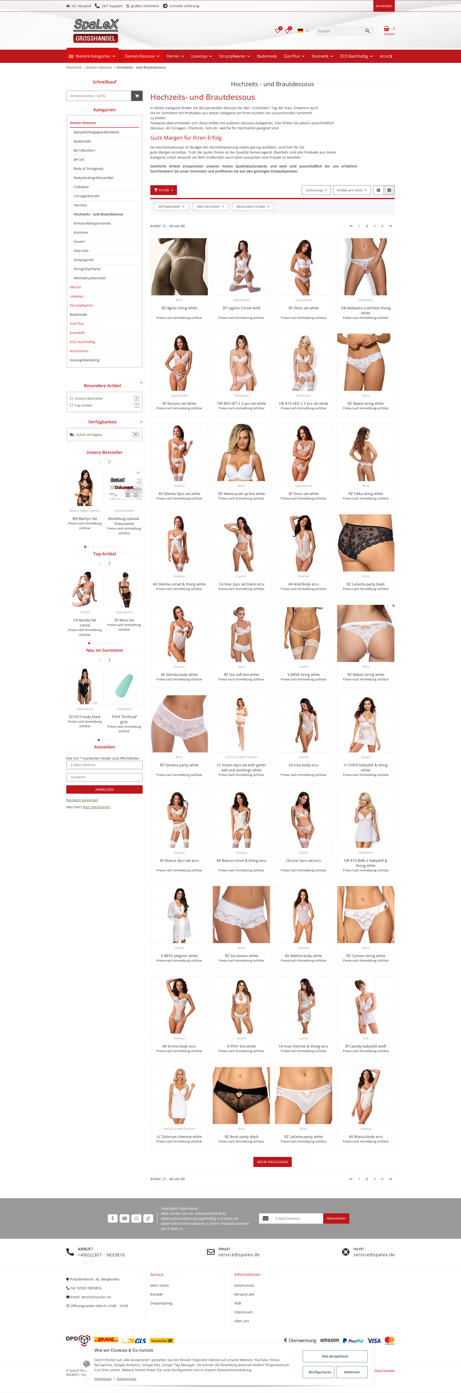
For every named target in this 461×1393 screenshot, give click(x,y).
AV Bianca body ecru (366, 1136)
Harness (80, 205)
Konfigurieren (320, 1372)
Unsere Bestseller (104, 452)
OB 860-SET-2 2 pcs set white (241, 403)
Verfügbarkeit (169, 206)
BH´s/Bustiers (84, 150)
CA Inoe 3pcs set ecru (303, 860)
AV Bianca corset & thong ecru (241, 860)
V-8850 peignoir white (179, 955)
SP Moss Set (124, 620)
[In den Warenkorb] (137, 96)
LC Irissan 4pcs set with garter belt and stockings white (241, 767)
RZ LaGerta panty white (303, 1136)
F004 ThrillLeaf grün (124, 719)
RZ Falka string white (366, 493)
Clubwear (81, 187)
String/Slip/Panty (87, 269)
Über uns (241, 1321)
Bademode (82, 141)
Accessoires (79, 351)
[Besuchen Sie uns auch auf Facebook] (113, 1218)
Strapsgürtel (84, 259)
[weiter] (390, 226)
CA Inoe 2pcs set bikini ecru (241, 584)
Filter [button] (164, 190)
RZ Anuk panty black (241, 1136)
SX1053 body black (85, 716)
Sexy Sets (81, 250)
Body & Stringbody (88, 168)
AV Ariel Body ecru (303, 584)
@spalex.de (102, 1297)
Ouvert (79, 241)
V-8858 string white (303, 674)
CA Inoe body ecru (304, 764)
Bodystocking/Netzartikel (94, 177)
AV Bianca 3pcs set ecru (179, 860)
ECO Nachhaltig (82, 341)
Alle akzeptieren (335, 1356)
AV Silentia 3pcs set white (179, 493)
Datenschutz (127, 1379)
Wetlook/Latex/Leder (90, 278)
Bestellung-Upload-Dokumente (124, 521)
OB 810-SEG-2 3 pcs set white (303, 403)
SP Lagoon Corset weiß (241, 307)
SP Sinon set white (303, 493)
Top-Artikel (104, 554)
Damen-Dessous (83, 122)
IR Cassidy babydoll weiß (365, 1046)
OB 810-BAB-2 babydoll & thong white (365, 863)
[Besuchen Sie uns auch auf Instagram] (136, 1218)
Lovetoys (77, 296)
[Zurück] (351, 226)
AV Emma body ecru (179, 1046)
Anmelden (104, 789)
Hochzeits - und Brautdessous (98, 214)
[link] (104, 123)
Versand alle (244, 1294)
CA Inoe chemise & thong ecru (303, 1046)
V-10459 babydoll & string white (366, 767)
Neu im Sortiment (104, 650)
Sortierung (314, 190)
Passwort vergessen (82, 800)
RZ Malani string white (365, 674)
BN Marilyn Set (85, 518)
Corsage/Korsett (86, 196)
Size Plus (77, 323)
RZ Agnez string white (179, 307)
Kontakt (156, 1294)
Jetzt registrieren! (97, 807)
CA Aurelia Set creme (84, 622)
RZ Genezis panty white (179, 764)
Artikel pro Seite (350, 190)
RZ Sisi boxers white (241, 955)
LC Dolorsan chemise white (179, 1136)
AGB (237, 1303)
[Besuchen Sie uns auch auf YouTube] (124, 1218)
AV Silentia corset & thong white (179, 584)
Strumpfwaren (81, 305)
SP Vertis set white (303, 307)
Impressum (103, 1379)
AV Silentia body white (179, 674)
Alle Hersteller (208, 206)
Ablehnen (352, 1372)
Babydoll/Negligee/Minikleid (96, 132)
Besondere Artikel (251, 206)
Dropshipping (161, 1303)
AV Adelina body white (303, 955)
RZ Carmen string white (365, 955)
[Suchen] (370, 31)
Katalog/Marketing (84, 360)
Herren (75, 287)
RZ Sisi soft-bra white (241, 674)
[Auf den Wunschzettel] (138, 472)
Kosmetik (77, 332)
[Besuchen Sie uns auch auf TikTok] (148, 1218)
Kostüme (81, 232)
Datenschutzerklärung (179, 1218)
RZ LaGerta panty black (366, 584)
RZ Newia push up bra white (241, 493)
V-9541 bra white (241, 1046)
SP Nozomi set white (179, 403)
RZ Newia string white (366, 403)
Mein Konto (159, 1285)
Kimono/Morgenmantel (92, 223)
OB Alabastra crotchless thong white (366, 310)
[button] (277, 31)
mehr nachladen (272, 1162)
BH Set (79, 159)
